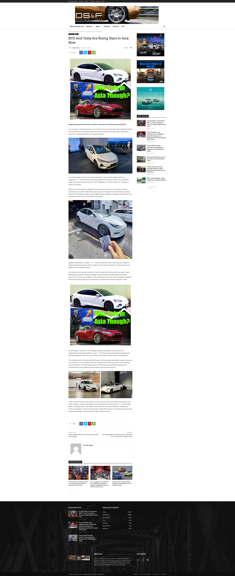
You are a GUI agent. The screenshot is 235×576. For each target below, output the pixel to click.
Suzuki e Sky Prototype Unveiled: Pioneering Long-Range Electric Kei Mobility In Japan (122, 483)
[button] (164, 26)
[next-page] (72, 491)
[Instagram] (143, 560)
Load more (151, 187)
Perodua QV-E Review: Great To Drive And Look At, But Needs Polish (156, 158)
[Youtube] (147, 560)
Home (70, 31)
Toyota (92, 263)
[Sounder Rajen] (69, 48)
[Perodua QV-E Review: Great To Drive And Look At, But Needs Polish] (141, 159)
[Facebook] (81, 52)
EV (98, 353)
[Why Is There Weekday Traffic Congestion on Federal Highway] (141, 180)
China (77, 180)
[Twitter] (85, 52)
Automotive (76, 31)
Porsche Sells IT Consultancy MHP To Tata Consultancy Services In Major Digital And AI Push (78, 483)
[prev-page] (69, 491)
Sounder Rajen (76, 47)
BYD (119, 404)
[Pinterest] (89, 52)
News (77, 34)
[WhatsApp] (94, 52)
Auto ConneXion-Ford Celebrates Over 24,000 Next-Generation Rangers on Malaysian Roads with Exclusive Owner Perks (156, 136)
